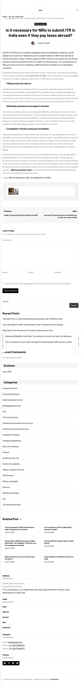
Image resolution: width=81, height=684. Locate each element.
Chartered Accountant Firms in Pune (18, 423)
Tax (4, 499)
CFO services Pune (10, 417)
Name (6, 272)
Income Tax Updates (11, 464)
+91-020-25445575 (16, 645)
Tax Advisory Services (12, 505)
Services (6, 487)
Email (31, 272)
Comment (7, 240)
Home (4, 607)
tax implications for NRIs (40, 178)
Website (57, 272)
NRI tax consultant (40, 24)
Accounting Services (11, 394)
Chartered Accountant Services (16, 429)
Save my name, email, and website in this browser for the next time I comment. (38, 284)
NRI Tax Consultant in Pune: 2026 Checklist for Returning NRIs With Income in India (37, 342)
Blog (4, 622)
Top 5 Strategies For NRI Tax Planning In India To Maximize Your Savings (33, 325)
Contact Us (6, 627)
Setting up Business (11, 493)
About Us (6, 612)
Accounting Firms (10, 388)
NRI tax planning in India (19, 178)
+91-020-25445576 (17, 648)
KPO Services (8, 475)
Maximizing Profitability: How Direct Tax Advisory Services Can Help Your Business (37, 336)
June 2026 (7, 372)
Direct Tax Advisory (11, 446)
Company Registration (12, 441)
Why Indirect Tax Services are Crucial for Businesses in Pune (28, 330)
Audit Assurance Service (13, 400)
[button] (40, 10)
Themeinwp (54, 679)
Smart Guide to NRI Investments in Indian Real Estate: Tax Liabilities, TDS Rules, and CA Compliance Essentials (20, 543)
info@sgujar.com (15, 642)
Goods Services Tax (11, 458)
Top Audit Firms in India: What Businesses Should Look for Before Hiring (32, 319)
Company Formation (11, 435)
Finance (6, 452)
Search (6, 301)
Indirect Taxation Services (13, 470)
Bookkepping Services (12, 406)
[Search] (77, 10)
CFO (4, 412)
